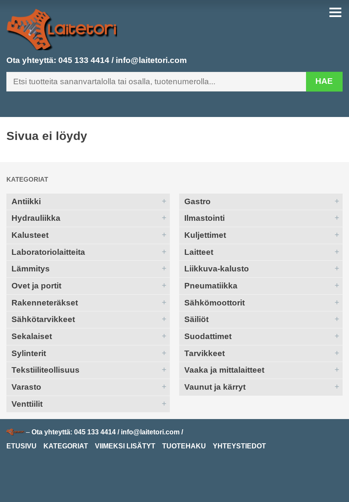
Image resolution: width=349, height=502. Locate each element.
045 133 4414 (83, 60)
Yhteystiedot (239, 446)
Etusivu (21, 446)
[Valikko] (335, 12)
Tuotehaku (184, 446)
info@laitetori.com (151, 60)
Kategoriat (27, 179)
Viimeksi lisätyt (125, 446)
